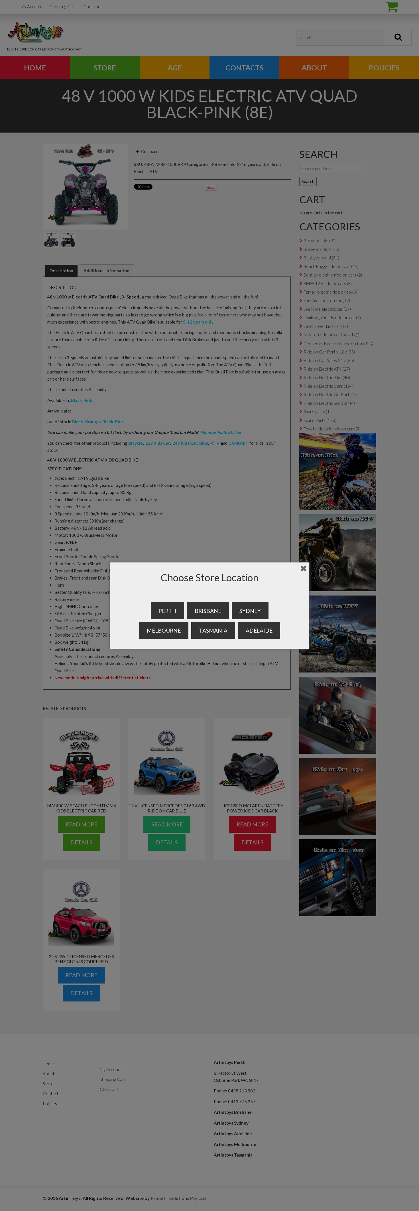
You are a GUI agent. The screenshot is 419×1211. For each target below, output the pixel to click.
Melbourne (164, 630)
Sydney (250, 610)
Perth (167, 610)
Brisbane (208, 610)
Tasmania (213, 630)
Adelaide (259, 630)
